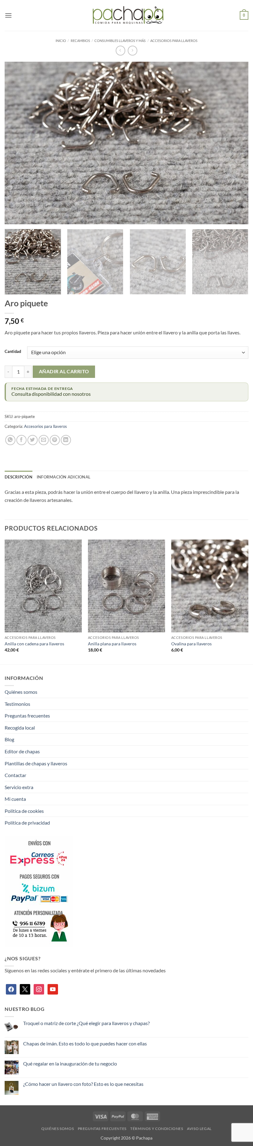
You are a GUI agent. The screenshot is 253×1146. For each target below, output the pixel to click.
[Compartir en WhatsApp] (10, 440)
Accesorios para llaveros (173, 41)
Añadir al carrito (64, 371)
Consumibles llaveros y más (120, 41)
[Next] (235, 142)
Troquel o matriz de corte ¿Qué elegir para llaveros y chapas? (86, 1023)
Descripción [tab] (18, 476)
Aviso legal (199, 1128)
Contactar (15, 775)
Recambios (80, 41)
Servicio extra (19, 787)
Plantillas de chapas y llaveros (36, 763)
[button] (8, 15)
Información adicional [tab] (63, 476)
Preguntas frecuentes (27, 715)
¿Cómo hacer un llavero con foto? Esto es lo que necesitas (83, 1084)
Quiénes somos (21, 692)
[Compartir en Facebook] (21, 440)
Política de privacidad (27, 822)
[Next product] (120, 50)
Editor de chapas (22, 751)
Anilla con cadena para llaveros (34, 643)
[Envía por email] (44, 440)
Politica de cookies (24, 811)
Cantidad (13, 352)
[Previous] (17, 142)
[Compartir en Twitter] (32, 440)
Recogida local (20, 727)
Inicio (61, 41)
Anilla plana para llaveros (112, 643)
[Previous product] (132, 50)
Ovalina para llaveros (191, 643)
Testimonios (17, 704)
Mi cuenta (15, 799)
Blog (9, 739)
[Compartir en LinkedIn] (66, 440)
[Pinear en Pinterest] (55, 440)
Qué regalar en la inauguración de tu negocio (70, 1063)
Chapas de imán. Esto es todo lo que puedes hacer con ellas (85, 1043)
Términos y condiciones (156, 1128)
